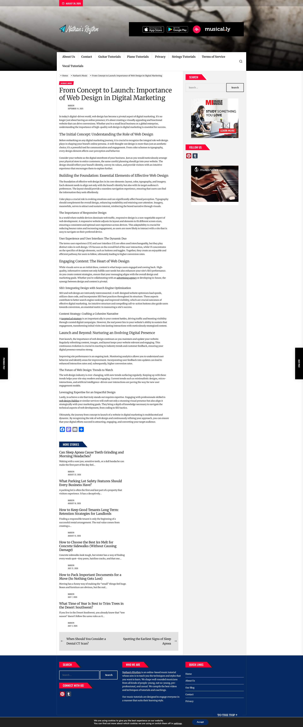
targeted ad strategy (71, 318)
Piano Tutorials (138, 56)
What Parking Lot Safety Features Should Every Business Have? (90, 483)
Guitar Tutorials (109, 56)
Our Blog (189, 687)
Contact (86, 56)
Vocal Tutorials (72, 66)
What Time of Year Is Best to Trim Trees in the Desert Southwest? (91, 605)
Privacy (160, 56)
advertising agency (127, 277)
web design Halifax (69, 400)
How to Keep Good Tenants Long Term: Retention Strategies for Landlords (89, 512)
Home (188, 673)
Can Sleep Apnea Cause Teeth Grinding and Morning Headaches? (91, 454)
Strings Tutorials (184, 56)
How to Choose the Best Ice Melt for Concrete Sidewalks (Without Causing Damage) (87, 546)
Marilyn (71, 105)
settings (178, 723)
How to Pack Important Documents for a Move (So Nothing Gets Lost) (90, 576)
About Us (68, 56)
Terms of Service (213, 56)
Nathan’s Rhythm (131, 672)
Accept (200, 722)
